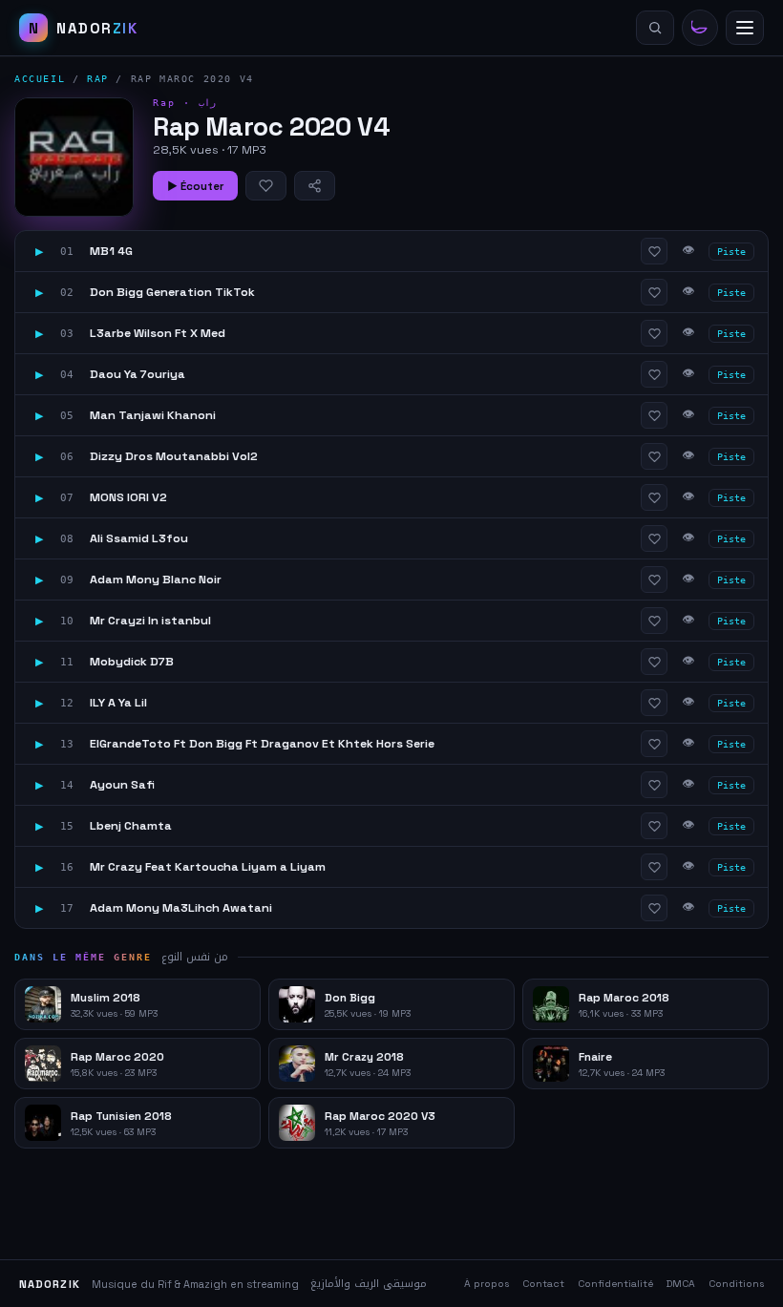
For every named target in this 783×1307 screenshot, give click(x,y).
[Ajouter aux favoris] (265, 185)
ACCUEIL (39, 79)
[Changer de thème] (700, 28)
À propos (486, 1283)
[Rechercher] (655, 28)
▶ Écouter (195, 186)
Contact (543, 1283)
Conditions (736, 1283)
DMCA (681, 1283)
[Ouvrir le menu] (745, 28)
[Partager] (314, 185)
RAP (98, 79)
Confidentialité (615, 1283)
